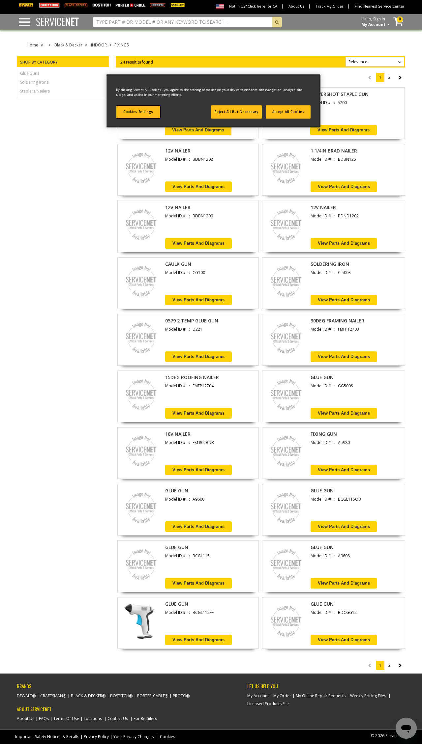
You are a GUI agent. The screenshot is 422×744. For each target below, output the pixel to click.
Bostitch (119, 696)
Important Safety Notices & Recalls (47, 736)
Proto (179, 696)
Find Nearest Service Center (380, 6)
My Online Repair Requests (321, 696)
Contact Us (117, 718)
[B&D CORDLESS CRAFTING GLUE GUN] (141, 566)
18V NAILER (178, 434)
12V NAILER (178, 151)
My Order (282, 696)
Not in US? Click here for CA (253, 6)
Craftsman (51, 696)
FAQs (44, 718)
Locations (93, 718)
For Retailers (145, 718)
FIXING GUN (324, 434)
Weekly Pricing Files (368, 696)
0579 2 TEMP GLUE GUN (191, 320)
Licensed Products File (268, 703)
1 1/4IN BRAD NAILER (334, 151)
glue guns (29, 73)
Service (57, 21)
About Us (296, 6)
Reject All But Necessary (236, 112)
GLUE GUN (322, 377)
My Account (258, 696)
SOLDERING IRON (330, 264)
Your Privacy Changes (133, 736)
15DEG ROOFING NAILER (192, 377)
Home (32, 45)
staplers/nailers (35, 91)
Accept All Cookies (288, 112)
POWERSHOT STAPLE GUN (339, 94)
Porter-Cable (151, 696)
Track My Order (330, 6)
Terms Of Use (66, 718)
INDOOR (99, 45)
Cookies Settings (138, 112)
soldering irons (34, 82)
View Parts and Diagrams (198, 129)
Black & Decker (68, 45)
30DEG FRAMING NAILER (337, 320)
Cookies (167, 736)
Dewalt (24, 696)
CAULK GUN (178, 264)
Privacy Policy (96, 736)
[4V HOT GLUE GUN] (141, 623)
